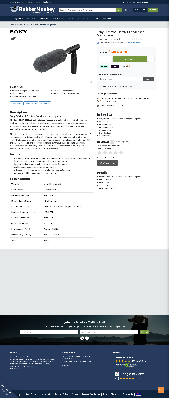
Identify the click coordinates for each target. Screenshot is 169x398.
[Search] (119, 10)
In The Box (45, 103)
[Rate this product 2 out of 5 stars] (104, 152)
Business (107, 18)
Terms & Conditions (91, 394)
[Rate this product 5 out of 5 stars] (121, 152)
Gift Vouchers (74, 18)
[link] (82, 338)
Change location (111, 101)
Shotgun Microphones (48, 25)
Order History (142, 2)
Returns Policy (61, 394)
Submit (149, 79)
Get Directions (66, 365)
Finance (75, 394)
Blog (98, 18)
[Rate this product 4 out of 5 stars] (115, 152)
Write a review (125, 39)
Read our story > (15, 368)
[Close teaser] (19, 395)
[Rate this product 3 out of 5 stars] (110, 152)
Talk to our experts (127, 87)
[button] (9, 389)
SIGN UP (144, 332)
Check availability (118, 106)
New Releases (58, 18)
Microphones (33, 25)
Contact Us (154, 2)
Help (105, 394)
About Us (115, 394)
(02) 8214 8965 (129, 2)
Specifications (31, 103)
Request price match (109, 87)
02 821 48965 (68, 359)
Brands (30, 18)
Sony (112, 179)
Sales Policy (31, 394)
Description (16, 103)
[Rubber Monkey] (32, 13)
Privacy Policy (46, 394)
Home (12, 25)
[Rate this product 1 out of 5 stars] (99, 152)
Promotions (44, 18)
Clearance (87, 18)
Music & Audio (21, 25)
